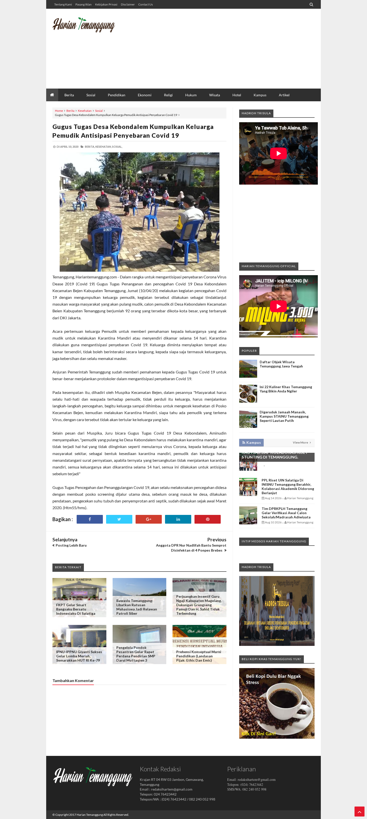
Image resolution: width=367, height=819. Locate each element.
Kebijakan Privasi (106, 4)
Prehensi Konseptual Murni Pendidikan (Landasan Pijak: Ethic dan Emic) (198, 656)
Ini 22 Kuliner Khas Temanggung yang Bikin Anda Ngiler (286, 389)
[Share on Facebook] (90, 519)
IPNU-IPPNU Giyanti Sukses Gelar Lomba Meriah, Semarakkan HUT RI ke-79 (79, 656)
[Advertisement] (224, 49)
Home (59, 111)
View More (301, 442)
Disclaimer (128, 4)
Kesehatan (85, 111)
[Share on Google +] (149, 519)
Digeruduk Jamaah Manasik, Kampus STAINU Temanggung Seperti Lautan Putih (284, 416)
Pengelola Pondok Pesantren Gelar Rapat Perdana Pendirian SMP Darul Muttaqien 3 (135, 653)
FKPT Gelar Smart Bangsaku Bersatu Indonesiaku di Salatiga (75, 609)
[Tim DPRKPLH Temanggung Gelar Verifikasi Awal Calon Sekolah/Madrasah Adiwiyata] (248, 523)
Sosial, (117, 146)
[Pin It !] (207, 519)
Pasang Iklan (83, 4)
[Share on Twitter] (119, 519)
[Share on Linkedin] (178, 519)
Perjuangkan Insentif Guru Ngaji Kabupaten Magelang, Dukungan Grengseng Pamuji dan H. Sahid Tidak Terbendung (199, 604)
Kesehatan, (103, 146)
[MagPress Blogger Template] (89, 28)
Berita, (90, 146)
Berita (70, 111)
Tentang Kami (63, 4)
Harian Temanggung (90, 815)
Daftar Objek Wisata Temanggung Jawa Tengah (281, 364)
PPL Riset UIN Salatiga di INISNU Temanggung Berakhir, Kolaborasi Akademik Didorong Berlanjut (288, 486)
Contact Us (145, 4)
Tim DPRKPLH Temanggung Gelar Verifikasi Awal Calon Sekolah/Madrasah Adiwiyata (286, 512)
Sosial (99, 111)
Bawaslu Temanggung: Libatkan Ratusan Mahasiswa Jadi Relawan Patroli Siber (136, 606)
